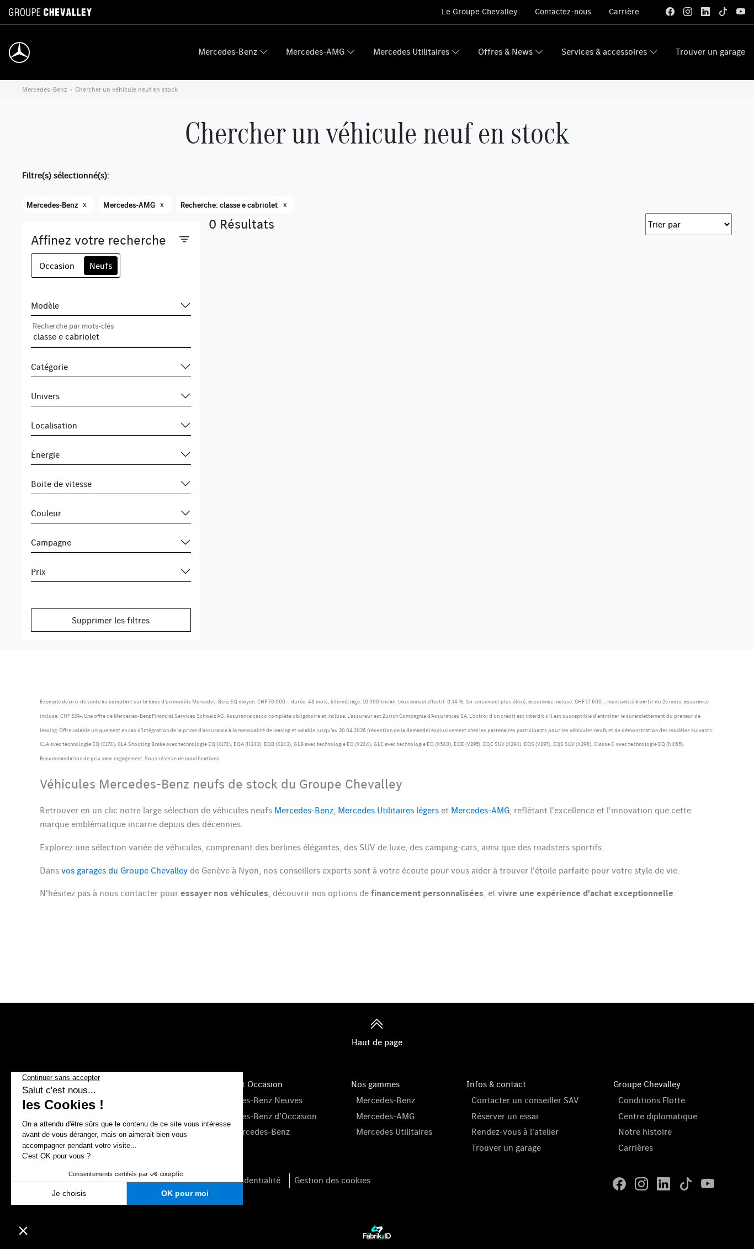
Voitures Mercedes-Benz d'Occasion (248, 1115)
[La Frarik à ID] (377, 1232)
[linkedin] (705, 11)
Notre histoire (645, 1131)
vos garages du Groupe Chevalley (124, 870)
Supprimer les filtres (111, 620)
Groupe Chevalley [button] (647, 1083)
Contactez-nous (563, 11)
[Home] (19, 52)
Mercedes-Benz (227, 51)
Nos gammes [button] (375, 1083)
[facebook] (670, 11)
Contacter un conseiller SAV (525, 1099)
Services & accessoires (604, 51)
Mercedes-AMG (315, 51)
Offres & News (505, 51)
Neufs (100, 265)
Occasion (57, 265)
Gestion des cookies (332, 1180)
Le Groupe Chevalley (479, 11)
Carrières (635, 1147)
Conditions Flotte (651, 1099)
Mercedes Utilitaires (411, 51)
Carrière (624, 11)
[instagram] (687, 11)
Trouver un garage (710, 51)
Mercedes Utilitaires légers (388, 810)
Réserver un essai (504, 1115)
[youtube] (740, 11)
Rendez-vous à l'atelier (515, 1131)
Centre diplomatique (657, 1115)
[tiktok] (723, 11)
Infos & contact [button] (496, 1083)
